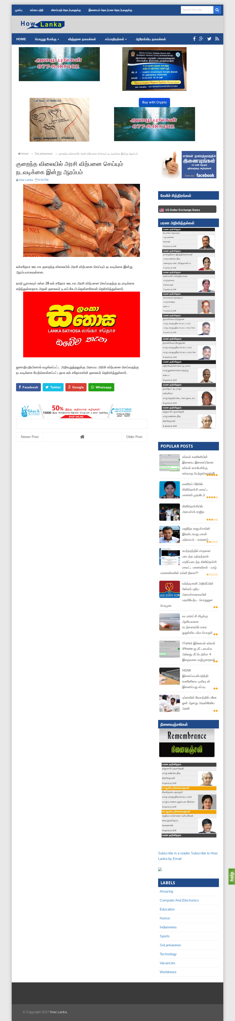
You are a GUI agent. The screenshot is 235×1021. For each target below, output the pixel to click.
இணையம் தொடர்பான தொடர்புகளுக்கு (110, 10)
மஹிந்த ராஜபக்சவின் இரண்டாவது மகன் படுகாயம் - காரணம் (196, 534)
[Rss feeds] (217, 38)
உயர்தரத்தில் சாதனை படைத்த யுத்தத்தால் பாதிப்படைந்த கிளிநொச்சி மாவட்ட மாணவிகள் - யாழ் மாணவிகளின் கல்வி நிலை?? (188, 562)
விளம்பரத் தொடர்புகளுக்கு (66, 10)
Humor (165, 918)
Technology (168, 954)
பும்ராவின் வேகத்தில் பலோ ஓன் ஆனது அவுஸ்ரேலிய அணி (199, 703)
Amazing (166, 891)
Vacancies (167, 963)
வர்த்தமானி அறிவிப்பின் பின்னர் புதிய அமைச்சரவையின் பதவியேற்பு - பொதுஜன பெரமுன (186, 594)
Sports (165, 936)
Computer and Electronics (179, 900)
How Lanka (58, 1012)
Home (21, 39)
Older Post (134, 437)
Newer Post (30, 437)
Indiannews (168, 927)
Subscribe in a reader (174, 853)
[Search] (217, 10)
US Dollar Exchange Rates (182, 210)
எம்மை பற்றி (36, 10)
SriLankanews (170, 945)
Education (167, 909)
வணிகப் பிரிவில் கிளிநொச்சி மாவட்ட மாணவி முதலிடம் (195, 489)
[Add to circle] (201, 38)
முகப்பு (18, 10)
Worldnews (168, 972)
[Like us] (194, 38)
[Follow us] (209, 38)
